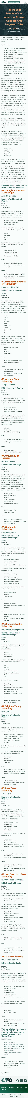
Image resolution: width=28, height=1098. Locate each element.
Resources (11, 1087)
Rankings (3, 1087)
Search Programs (14, 2)
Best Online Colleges (10, 1042)
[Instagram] (21, 1080)
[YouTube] (25, 1080)
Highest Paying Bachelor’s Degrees (13, 1044)
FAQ (26, 1087)
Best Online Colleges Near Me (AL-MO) (14, 1046)
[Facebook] (17, 1080)
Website (3, 204)
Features (19, 1087)
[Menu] (25, 2)
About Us (3, 1089)
